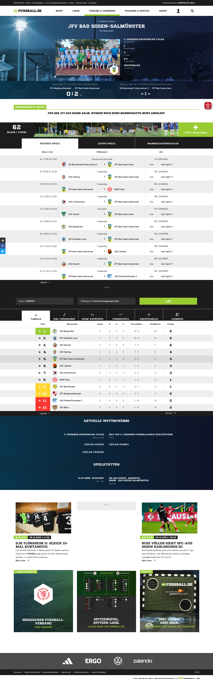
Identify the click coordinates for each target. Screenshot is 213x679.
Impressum (18, 672)
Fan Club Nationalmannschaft (56, 3)
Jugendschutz (66, 672)
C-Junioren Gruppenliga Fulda (144, 39)
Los (168, 301)
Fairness (177, 319)
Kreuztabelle (149, 319)
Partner (71, 3)
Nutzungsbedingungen (50, 672)
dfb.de (28, 3)
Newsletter (93, 3)
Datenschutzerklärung (32, 672)
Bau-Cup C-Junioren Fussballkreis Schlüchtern (141, 434)
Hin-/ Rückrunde (64, 319)
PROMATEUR (19, 3)
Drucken (168, 413)
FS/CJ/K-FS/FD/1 (94, 444)
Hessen (112, 21)
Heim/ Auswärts (92, 319)
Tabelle (36, 319)
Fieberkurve (120, 319)
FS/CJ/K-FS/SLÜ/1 (93, 452)
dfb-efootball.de (38, 3)
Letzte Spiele (106, 144)
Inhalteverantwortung (81, 672)
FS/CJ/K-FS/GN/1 (119, 444)
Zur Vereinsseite (106, 31)
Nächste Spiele (50, 144)
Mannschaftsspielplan (163, 144)
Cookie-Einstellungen (98, 672)
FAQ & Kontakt (81, 3)
